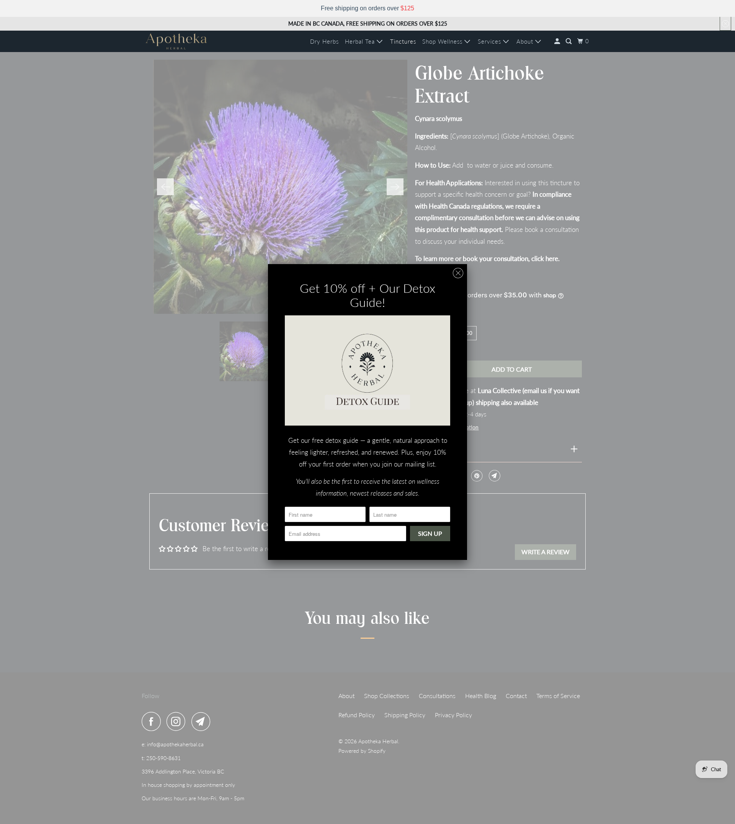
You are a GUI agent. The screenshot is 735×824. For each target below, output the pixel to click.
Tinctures (403, 41)
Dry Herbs (324, 41)
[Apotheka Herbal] (176, 41)
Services (490, 41)
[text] (367, 8)
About (525, 41)
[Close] (458, 273)
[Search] (569, 41)
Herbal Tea (361, 41)
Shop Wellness (443, 41)
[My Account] (558, 41)
